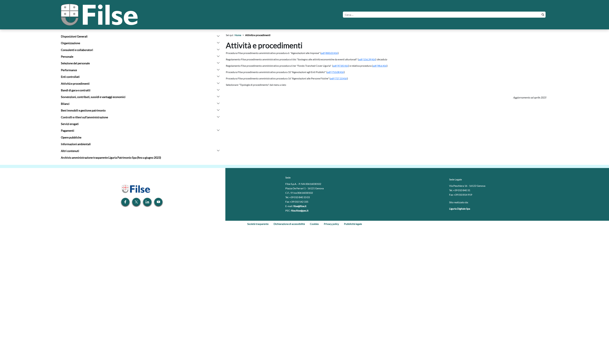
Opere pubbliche (71, 137)
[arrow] (218, 35)
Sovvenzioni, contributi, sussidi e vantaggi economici (93, 97)
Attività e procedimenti (75, 83)
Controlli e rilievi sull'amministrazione (84, 117)
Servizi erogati (70, 124)
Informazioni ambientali (76, 144)
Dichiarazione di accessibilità (289, 223)
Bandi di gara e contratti (75, 90)
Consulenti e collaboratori (77, 50)
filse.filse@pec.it (299, 210)
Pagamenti (67, 130)
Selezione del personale (75, 63)
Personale (67, 56)
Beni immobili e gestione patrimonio (83, 110)
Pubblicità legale (353, 223)
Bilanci (65, 103)
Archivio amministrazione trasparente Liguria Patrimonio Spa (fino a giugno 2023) (111, 157)
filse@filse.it (299, 206)
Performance (69, 70)
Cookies (314, 223)
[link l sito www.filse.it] (136, 188)
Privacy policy (331, 223)
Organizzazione (70, 43)
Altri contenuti (70, 151)
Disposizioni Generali (74, 36)
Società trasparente (257, 223)
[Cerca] (543, 15)
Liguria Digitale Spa (459, 208)
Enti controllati (70, 76)
